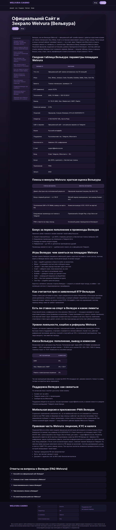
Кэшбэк (62, 506)
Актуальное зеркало (88, 509)
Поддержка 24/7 (87, 507)
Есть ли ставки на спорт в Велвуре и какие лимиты (21, 70)
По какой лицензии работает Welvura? (27, 497)
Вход (95, 2)
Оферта (62, 514)
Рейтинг (27, 8)
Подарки (21, 8)
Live (16, 8)
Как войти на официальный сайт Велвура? (28, 474)
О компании (41, 514)
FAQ (61, 519)
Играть (103, 2)
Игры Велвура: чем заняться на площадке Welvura (20, 60)
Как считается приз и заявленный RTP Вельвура (21, 65)
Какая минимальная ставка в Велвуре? (27, 485)
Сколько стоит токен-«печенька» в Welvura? (29, 479)
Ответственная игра (43, 519)
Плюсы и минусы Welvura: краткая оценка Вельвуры (21, 48)
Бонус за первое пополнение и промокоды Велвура (21, 53)
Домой (12, 8)
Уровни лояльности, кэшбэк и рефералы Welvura (19, 75)
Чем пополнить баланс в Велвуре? (25, 491)
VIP (60, 510)
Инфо (32, 8)
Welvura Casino (19, 3)
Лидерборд (41, 510)
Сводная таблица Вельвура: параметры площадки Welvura (20, 42)
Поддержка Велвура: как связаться (21, 87)
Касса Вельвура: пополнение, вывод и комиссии (19, 82)
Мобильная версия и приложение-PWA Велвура (19, 93)
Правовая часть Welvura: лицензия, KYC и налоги (21, 98)
